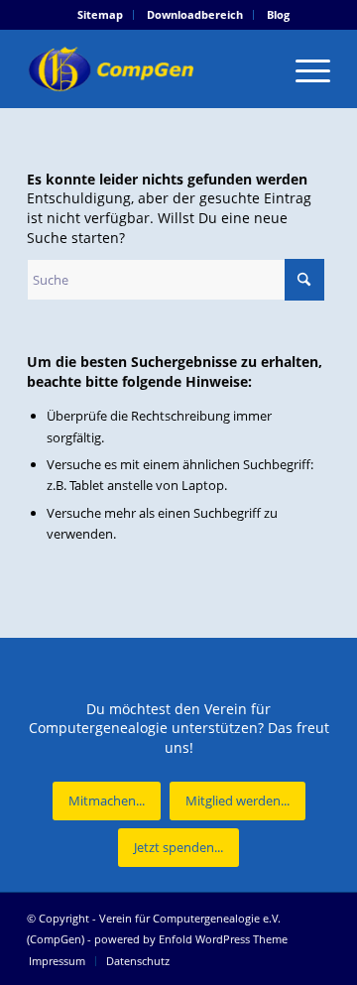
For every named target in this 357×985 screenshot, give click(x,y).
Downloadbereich (195, 14)
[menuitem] (100, 15)
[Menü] (303, 68)
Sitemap (100, 14)
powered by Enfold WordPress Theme (191, 938)
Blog (278, 14)
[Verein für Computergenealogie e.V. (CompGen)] (148, 68)
